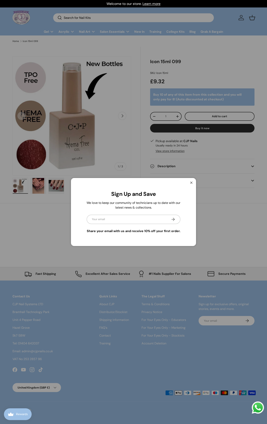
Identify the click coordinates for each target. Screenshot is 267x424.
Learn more (151, 4)
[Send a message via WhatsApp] (258, 407)
